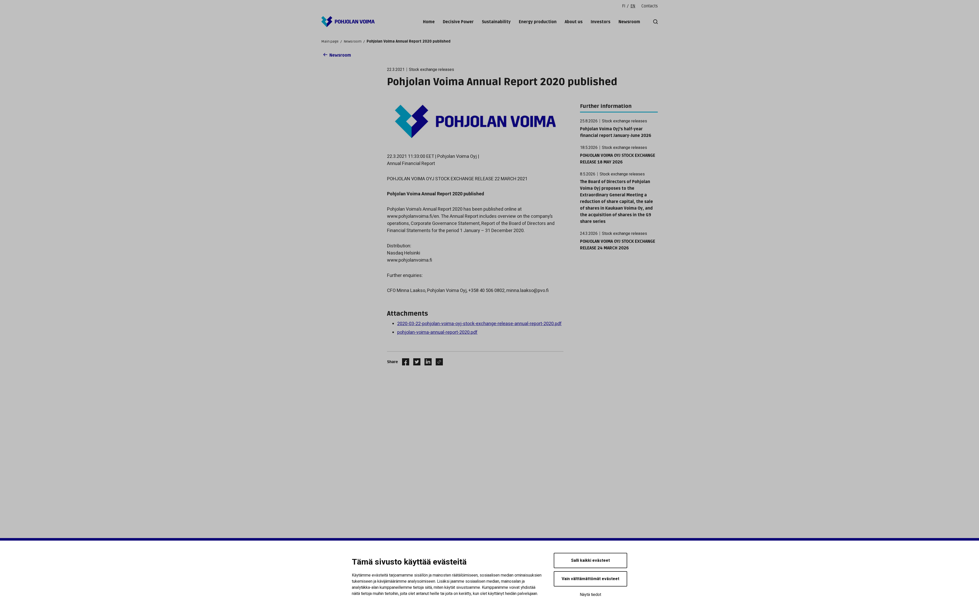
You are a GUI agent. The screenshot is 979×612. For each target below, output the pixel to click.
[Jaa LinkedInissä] (426, 361)
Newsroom (629, 21)
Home (429, 21)
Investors (600, 21)
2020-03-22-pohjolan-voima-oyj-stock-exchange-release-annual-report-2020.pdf (479, 323)
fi (623, 6)
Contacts (649, 6)
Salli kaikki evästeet (590, 560)
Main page (330, 41)
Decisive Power (458, 21)
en (632, 6)
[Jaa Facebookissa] (403, 361)
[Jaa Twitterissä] (414, 361)
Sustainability (496, 21)
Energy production (538, 21)
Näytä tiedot (590, 595)
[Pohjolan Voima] (348, 21)
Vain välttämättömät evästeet (590, 579)
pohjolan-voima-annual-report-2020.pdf (437, 332)
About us (574, 21)
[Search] (654, 22)
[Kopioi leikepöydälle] (438, 362)
